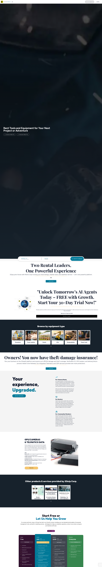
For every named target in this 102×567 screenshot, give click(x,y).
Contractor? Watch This (9, 134)
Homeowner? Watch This (23, 134)
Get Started (27, 542)
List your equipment (89, 1)
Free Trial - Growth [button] (66, 316)
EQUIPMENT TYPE (24, 258)
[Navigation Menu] (98, 2)
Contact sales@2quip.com (75, 542)
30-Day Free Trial (43, 542)
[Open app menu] (12, 2)
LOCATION (46, 258)
